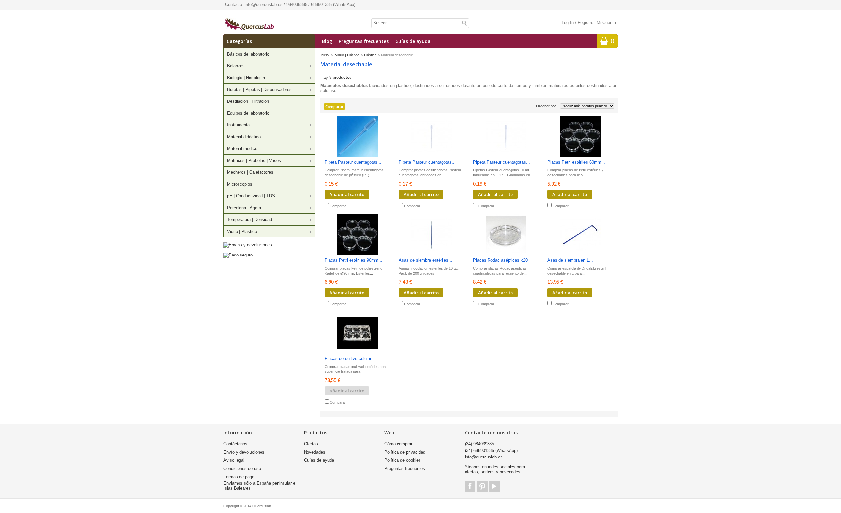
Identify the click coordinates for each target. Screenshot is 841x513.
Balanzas (236, 65)
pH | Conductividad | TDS (251, 195)
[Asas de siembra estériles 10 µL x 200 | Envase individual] (432, 235)
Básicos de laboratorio (248, 54)
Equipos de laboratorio (248, 113)
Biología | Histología (246, 77)
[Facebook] (470, 486)
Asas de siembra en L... (570, 260)
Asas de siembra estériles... (425, 260)
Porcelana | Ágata (244, 207)
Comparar (338, 206)
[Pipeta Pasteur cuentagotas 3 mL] (357, 137)
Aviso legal (233, 460)
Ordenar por (546, 106)
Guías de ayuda (413, 41)
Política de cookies (402, 460)
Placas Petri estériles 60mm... (576, 162)
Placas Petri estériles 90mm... (353, 260)
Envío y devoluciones (243, 452)
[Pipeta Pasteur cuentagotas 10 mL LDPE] (506, 137)
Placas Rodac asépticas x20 (500, 260)
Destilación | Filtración (248, 101)
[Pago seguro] (238, 255)
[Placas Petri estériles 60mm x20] (580, 137)
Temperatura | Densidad (249, 219)
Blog (327, 41)
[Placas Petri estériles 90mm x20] (357, 235)
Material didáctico (244, 136)
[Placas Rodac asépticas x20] (506, 235)
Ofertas (311, 443)
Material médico (242, 148)
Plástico (370, 55)
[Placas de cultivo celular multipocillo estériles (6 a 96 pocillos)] (357, 333)
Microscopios (239, 184)
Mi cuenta (606, 22)
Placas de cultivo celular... (350, 358)
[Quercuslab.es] (249, 24)
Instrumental (239, 125)
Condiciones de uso (242, 468)
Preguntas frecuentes (364, 41)
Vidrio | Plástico (242, 231)
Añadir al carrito (347, 194)
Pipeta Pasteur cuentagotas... (353, 162)
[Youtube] (494, 486)
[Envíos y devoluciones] (247, 244)
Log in (568, 22)
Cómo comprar (398, 443)
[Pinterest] (482, 486)
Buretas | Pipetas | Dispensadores (259, 89)
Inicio (324, 55)
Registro (585, 22)
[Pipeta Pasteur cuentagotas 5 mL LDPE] (432, 137)
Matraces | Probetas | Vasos (254, 160)
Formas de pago (238, 476)
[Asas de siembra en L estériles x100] (580, 235)
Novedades (314, 452)
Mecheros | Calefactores (250, 172)
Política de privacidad (404, 452)
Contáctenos (235, 443)
